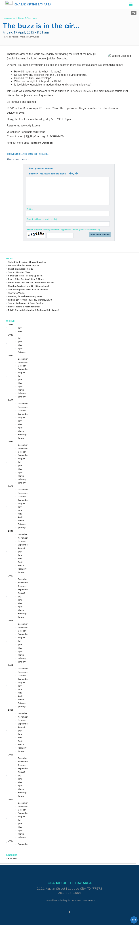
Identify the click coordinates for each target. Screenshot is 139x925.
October (22, 365)
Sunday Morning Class (19, 272)
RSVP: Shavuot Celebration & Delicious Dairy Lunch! (33, 310)
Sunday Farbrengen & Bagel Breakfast (26, 303)
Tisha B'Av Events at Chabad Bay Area (27, 262)
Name (30, 209)
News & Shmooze (27, 18)
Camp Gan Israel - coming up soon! (25, 275)
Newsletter (10, 18)
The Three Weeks (16, 293)
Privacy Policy (88, 900)
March (21, 390)
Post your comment (41, 168)
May (20, 331)
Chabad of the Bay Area (32, 4)
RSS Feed (12, 858)
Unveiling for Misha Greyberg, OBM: (25, 296)
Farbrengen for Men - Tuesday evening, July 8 (30, 300)
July (20, 328)
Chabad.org (62, 900)
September (23, 369)
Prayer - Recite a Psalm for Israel (24, 306)
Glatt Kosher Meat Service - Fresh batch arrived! (31, 282)
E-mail (42, 219)
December (23, 359)
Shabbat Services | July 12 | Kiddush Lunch (28, 286)
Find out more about (30, 142)
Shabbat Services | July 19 (20, 269)
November (23, 362)
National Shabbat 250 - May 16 (23, 265)
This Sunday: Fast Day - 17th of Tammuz (28, 289)
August (21, 372)
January (22, 396)
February (22, 352)
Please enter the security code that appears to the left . (63, 229)
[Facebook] (69, 912)
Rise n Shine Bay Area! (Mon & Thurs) (26, 279)
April (20, 348)
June (20, 341)
